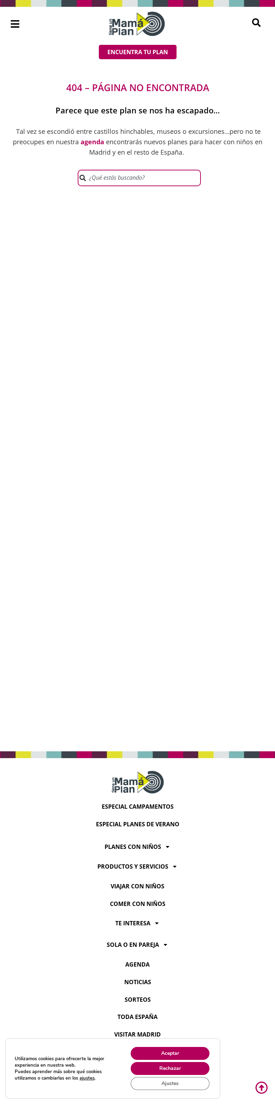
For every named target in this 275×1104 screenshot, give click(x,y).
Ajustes (170, 1083)
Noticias (137, 982)
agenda (137, 964)
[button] (15, 24)
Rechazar (170, 1068)
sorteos (138, 1000)
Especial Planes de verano (137, 824)
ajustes (87, 1078)
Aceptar (170, 1053)
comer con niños (137, 904)
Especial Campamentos (138, 807)
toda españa (137, 1017)
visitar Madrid (137, 1034)
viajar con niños (137, 886)
